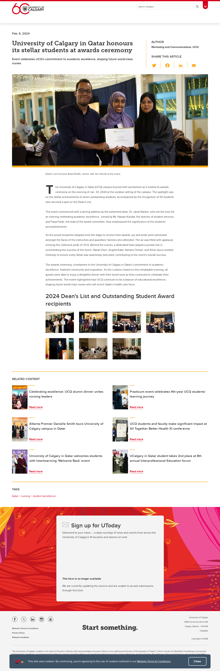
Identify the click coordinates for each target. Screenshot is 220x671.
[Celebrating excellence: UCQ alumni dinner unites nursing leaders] (20, 397)
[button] (156, 64)
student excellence (44, 496)
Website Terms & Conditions (153, 661)
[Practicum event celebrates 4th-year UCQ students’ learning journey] (120, 397)
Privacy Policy (18, 632)
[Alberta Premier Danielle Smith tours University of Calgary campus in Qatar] (20, 429)
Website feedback (20, 637)
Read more (36, 407)
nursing (25, 496)
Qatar (15, 496)
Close (197, 661)
